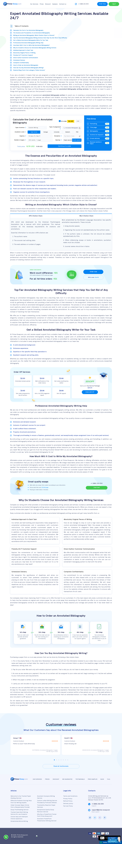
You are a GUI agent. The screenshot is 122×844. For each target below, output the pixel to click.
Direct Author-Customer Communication (25, 57)
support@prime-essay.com (101, 810)
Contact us (62, 4)
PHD (77, 132)
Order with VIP (89, 392)
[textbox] (73, 136)
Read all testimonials (61, 766)
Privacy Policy (67, 798)
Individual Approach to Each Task (23, 50)
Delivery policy (68, 803)
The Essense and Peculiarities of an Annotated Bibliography (31, 33)
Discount (48, 4)
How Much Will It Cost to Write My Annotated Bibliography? (31, 45)
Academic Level (19, 132)
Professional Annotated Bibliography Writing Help (28, 42)
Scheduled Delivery (19, 60)
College (45, 132)
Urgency (22, 136)
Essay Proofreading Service (19, 809)
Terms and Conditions (70, 796)
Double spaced (77, 140)
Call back (6, 837)
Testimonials (80, 779)
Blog (102, 779)
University (56, 132)
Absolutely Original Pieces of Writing (24, 52)
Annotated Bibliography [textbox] (71, 127)
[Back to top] (117, 825)
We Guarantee (67, 779)
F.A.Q (108, 779)
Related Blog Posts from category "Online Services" (29, 70)
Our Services (34, 4)
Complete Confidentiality (21, 62)
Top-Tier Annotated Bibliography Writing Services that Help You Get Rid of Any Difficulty (40, 38)
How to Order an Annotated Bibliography (25, 65)
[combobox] (71, 127)
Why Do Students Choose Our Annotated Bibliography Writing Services (34, 47)
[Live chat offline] (114, 839)
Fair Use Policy (68, 806)
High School (34, 132)
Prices (42, 4)
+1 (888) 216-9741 (83, 4)
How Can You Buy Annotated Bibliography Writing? (28, 67)
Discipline (57, 136)
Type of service (19, 127)
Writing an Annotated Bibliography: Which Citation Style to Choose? (33, 35)
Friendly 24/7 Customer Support (23, 55)
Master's (67, 132)
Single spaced (68, 140)
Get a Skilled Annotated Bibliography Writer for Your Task (30, 40)
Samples (55, 4)
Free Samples (92, 779)
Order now (93, 271)
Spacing (57, 140)
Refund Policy (67, 801)
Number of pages (19, 140)
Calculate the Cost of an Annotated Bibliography (28, 30)
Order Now (102, 4)
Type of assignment (55, 127)
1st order (67, 121)
